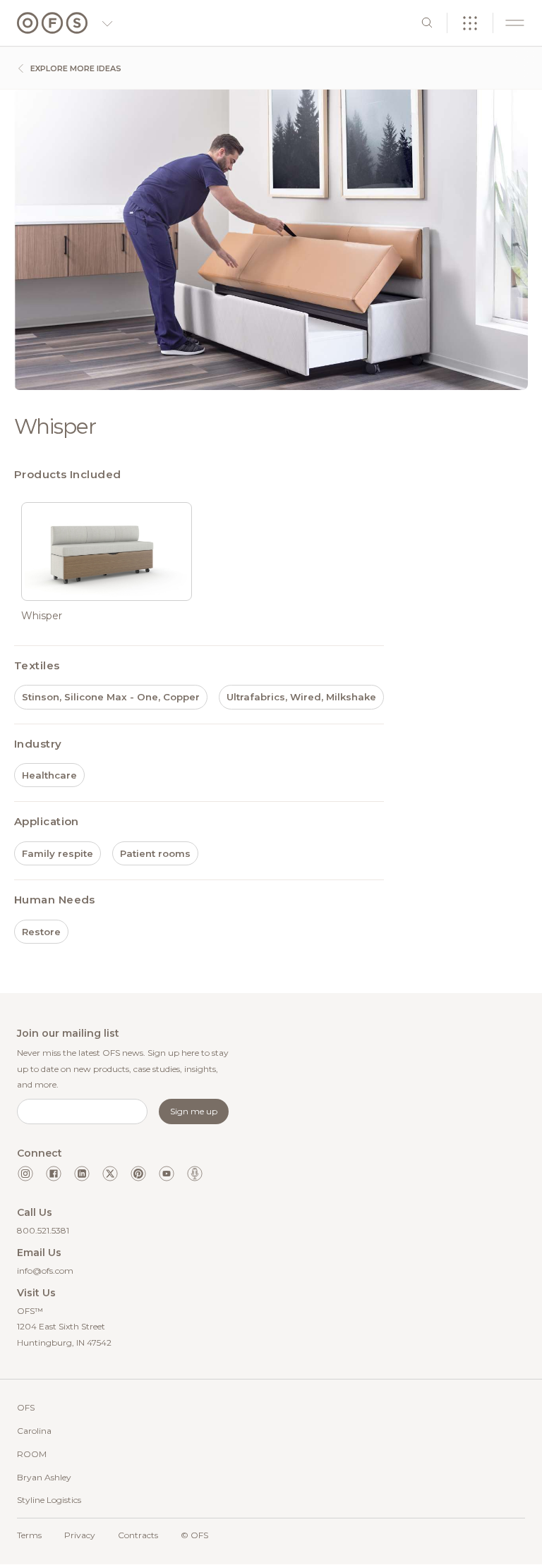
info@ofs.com (45, 1270)
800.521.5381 (43, 1230)
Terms (29, 1535)
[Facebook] (53, 1173)
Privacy (79, 1535)
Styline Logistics (49, 1499)
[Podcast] (194, 1173)
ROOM (32, 1454)
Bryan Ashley (44, 1477)
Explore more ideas (74, 68)
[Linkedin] (81, 1173)
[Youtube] (166, 1173)
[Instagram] (25, 1173)
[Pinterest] (138, 1173)
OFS (26, 1407)
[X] (110, 1173)
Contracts (138, 1535)
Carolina (34, 1430)
